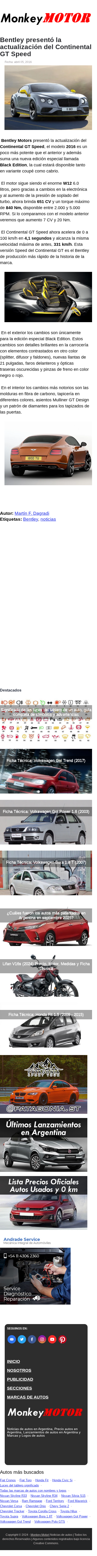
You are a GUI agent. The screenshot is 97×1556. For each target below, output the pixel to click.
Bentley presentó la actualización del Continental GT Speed (46, 47)
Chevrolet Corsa (11, 1506)
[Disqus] (46, 620)
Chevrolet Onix (36, 1506)
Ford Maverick (77, 1501)
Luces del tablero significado (19, 1485)
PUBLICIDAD (20, 1379)
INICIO (13, 1361)
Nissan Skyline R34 (44, 1495)
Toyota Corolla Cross (42, 1511)
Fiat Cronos (8, 1480)
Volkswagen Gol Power (72, 1516)
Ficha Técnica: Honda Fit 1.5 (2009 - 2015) (46, 1014)
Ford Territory (55, 1501)
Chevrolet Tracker (12, 1511)
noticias (48, 519)
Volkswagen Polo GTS (49, 1521)
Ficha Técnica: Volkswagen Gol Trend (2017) (46, 760)
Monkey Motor (40, 1534)
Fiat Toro (26, 1480)
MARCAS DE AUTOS (27, 1397)
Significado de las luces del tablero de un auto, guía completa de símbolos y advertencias (46, 712)
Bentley (30, 519)
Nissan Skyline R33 (13, 1495)
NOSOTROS (19, 1370)
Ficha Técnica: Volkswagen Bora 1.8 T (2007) (46, 862)
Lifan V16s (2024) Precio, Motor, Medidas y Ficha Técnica (46, 966)
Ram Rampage (32, 1501)
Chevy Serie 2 (59, 1506)
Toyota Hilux (68, 1511)
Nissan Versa (9, 1501)
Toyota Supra (9, 1516)
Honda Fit (41, 1480)
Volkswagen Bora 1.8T (37, 1516)
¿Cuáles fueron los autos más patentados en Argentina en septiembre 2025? (46, 915)
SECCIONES (19, 1388)
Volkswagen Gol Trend (15, 1521)
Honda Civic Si (62, 1480)
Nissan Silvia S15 (73, 1495)
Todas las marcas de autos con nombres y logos (33, 1490)
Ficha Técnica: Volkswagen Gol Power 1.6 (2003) (46, 811)
